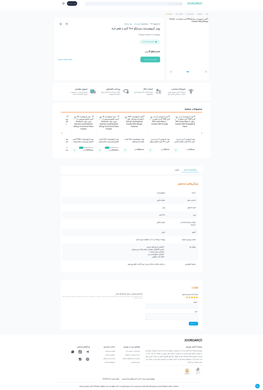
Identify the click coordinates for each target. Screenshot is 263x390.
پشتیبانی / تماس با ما (133, 351)
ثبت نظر (193, 324)
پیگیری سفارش (110, 355)
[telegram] (87, 351)
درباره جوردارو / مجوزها (133, 355)
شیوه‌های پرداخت (109, 362)
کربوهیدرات (169, 14)
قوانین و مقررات (110, 351)
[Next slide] (170, 71)
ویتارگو (127, 24)
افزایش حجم (179, 14)
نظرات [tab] (177, 170)
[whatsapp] (72, 351)
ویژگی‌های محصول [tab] (190, 170)
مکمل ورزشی (190, 14)
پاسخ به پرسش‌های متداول (131, 359)
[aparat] (87, 359)
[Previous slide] (205, 71)
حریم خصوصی (135, 362)
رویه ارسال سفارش (109, 359)
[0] (63, 3)
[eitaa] (80, 351)
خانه (207, 14)
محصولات (199, 14)
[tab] (187, 71)
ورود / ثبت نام (72, 3)
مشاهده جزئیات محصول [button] (65, 59)
